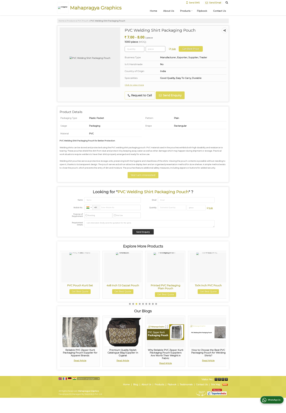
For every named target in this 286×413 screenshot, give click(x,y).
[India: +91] (88, 207)
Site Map (215, 384)
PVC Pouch (83, 21)
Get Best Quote (102, 291)
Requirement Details (77, 224)
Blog (135, 384)
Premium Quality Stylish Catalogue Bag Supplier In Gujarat (123, 353)
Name (80, 200)
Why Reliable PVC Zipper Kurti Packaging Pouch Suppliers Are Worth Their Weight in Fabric (165, 354)
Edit (173, 49)
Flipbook (202, 10)
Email (154, 200)
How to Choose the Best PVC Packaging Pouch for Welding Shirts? (208, 353)
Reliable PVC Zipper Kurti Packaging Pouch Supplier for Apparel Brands (80, 353)
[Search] (226, 2)
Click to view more (134, 85)
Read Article (80, 360)
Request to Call (141, 95)
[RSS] (225, 384)
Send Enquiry (172, 95)
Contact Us (219, 10)
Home (153, 10)
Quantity (152, 207)
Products (185, 10)
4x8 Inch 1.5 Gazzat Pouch (102, 285)
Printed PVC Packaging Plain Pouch (145, 287)
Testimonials (186, 384)
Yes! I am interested (143, 175)
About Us (168, 10)
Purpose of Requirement (77, 215)
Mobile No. (78, 207)
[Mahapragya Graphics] (63, 7)
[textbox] (155, 49)
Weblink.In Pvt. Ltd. (93, 394)
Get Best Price (190, 48)
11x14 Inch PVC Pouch (187, 285)
